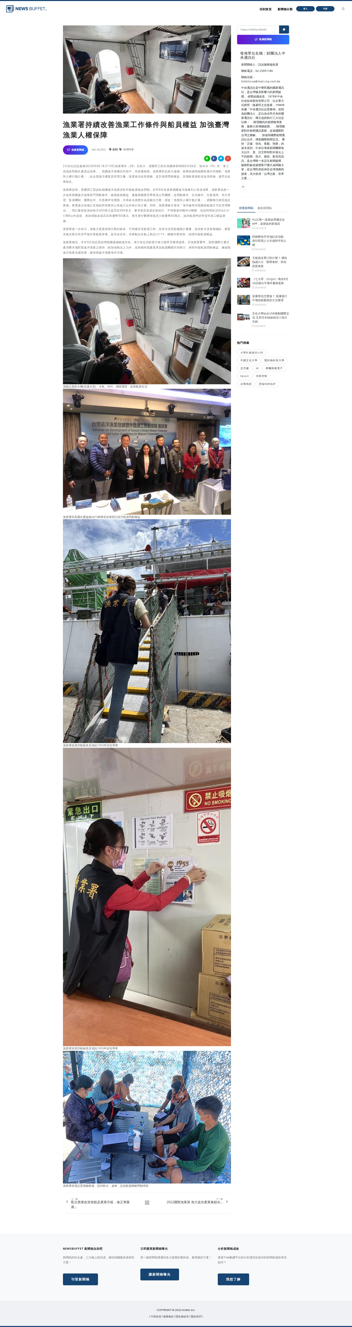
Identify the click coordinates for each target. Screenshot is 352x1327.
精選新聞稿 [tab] (246, 208)
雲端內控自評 (267, 384)
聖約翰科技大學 (274, 360)
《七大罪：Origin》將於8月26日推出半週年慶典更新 (270, 281)
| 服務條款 (168, 1316)
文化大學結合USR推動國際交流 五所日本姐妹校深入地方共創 (270, 317)
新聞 (115, 149)
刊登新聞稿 (80, 1279)
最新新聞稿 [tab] (264, 208)
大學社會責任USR (251, 352)
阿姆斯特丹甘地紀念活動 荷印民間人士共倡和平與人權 (269, 241)
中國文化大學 (248, 360)
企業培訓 (246, 384)
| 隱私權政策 (181, 1316)
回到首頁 (266, 9)
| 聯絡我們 (195, 1316)
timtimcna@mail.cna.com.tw (260, 81)
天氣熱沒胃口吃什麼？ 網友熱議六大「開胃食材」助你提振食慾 (269, 262)
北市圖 (244, 368)
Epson (244, 376)
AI (257, 368)
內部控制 (261, 376)
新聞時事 (128, 149)
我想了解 (233, 1279)
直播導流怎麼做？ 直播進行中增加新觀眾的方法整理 (269, 298)
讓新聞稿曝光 (160, 1274)
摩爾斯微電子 (274, 368)
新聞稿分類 (285, 9)
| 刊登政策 (156, 1316)
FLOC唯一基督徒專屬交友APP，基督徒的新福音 (268, 222)
